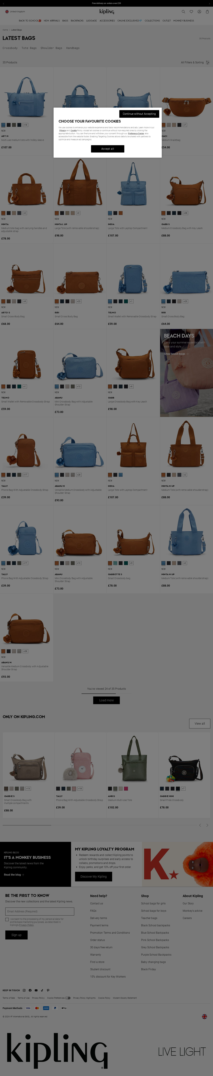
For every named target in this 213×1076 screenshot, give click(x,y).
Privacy (62, 130)
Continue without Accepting (139, 113)
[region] (108, 133)
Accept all (107, 148)
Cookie (74, 130)
